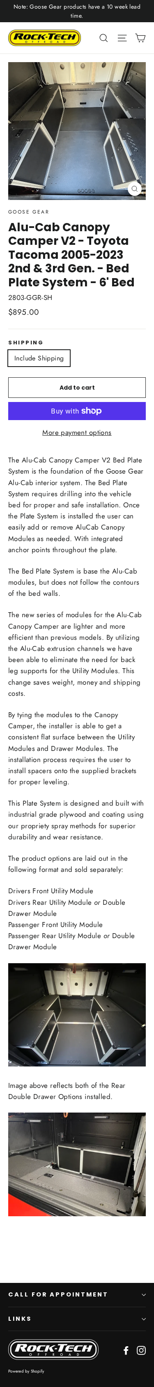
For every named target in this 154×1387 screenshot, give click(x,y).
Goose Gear (28, 212)
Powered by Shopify (26, 1371)
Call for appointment (58, 1294)
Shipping (26, 342)
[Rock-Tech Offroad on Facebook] (126, 1349)
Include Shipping (39, 358)
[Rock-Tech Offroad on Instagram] (141, 1349)
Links (20, 1319)
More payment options (77, 432)
